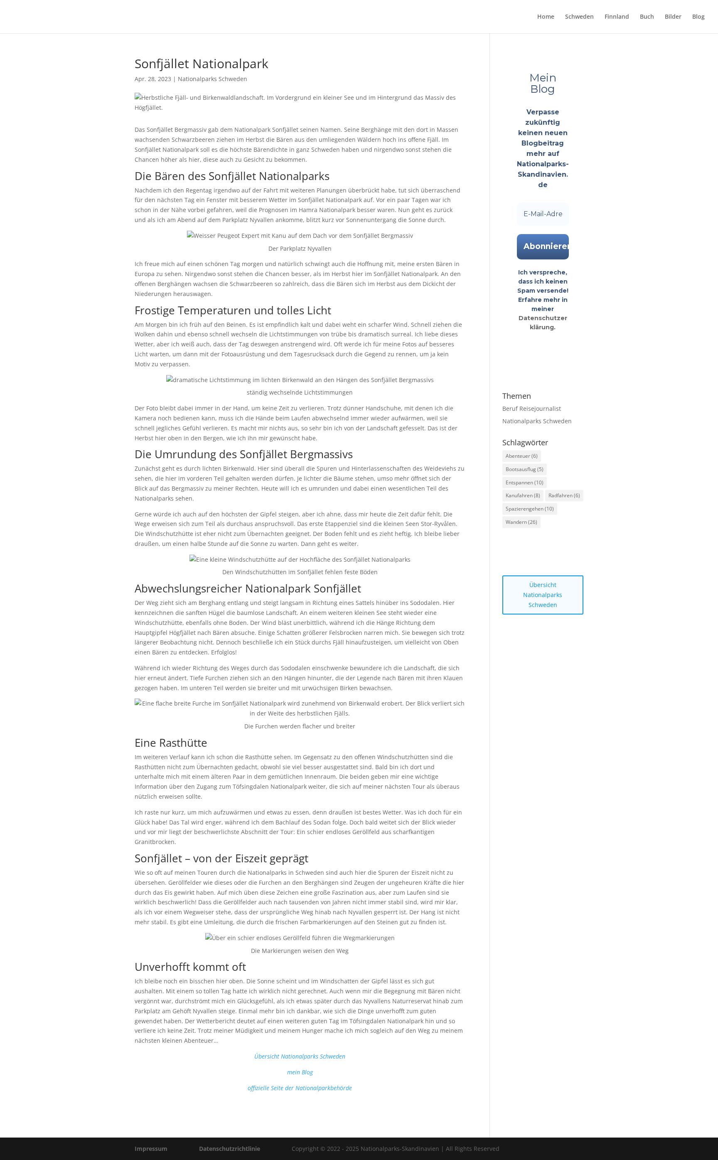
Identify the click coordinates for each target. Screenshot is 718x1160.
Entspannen (524, 482)
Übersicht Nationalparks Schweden (542, 595)
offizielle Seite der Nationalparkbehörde (300, 1088)
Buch (647, 17)
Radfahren (564, 495)
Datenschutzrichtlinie (229, 1149)
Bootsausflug (524, 469)
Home (545, 17)
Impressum (151, 1149)
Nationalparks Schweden (212, 79)
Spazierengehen (530, 508)
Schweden (579, 17)
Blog (698, 17)
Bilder (673, 17)
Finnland (617, 17)
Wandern (521, 522)
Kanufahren (523, 495)
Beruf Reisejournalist (531, 408)
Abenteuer (522, 455)
